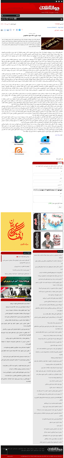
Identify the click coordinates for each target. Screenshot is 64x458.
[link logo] (45, 7)
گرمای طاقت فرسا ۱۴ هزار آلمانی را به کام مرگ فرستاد (50, 339)
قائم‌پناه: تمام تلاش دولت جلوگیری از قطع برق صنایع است (17, 347)
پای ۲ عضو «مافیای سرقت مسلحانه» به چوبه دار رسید (18, 310)
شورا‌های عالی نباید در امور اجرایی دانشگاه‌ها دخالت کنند (49, 349)
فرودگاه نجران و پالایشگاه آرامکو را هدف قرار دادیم (51, 305)
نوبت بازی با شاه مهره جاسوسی (32, 35)
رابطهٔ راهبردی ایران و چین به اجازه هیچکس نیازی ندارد (17, 317)
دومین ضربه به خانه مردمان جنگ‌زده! (21, 270)
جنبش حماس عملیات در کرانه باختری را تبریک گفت (50, 291)
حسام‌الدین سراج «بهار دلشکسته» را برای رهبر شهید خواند (49, 371)
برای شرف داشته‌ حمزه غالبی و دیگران (53, 384)
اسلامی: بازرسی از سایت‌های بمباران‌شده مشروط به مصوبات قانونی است (16, 343)
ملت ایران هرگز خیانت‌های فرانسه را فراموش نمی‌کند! (50, 276)
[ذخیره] (8, 30)
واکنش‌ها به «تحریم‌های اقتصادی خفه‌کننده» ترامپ (50, 272)
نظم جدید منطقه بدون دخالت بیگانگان (53, 439)
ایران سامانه (4, 456)
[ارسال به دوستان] (5, 30)
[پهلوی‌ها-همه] (16, 292)
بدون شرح (59, 425)
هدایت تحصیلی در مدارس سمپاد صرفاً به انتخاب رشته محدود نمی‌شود (48, 256)
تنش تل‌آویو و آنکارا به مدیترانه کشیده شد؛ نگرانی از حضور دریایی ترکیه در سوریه (49, 284)
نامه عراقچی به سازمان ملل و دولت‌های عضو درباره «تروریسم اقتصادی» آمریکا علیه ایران (16, 334)
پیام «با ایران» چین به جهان (55, 422)
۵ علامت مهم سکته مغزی (56, 345)
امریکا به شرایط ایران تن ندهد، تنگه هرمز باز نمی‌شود (18, 307)
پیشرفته (5, 15)
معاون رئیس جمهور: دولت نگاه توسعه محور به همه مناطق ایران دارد (16, 352)
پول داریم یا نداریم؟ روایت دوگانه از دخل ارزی (51, 368)
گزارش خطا (58, 159)
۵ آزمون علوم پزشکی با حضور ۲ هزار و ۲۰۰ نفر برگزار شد (49, 391)
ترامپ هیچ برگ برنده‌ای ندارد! (55, 295)
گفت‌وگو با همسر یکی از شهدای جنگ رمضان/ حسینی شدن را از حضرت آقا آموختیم (16, 261)
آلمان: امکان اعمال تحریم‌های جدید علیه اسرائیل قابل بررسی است (49, 268)
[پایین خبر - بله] (19, 141)
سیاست (61, 30)
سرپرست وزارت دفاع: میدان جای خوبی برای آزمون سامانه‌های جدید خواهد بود (48, 327)
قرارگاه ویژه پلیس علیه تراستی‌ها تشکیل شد (52, 419)
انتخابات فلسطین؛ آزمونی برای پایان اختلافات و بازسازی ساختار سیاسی (48, 414)
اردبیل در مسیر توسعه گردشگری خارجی (53, 301)
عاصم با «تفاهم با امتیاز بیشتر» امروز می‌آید (52, 406)
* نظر (61, 193)
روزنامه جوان (57, 135)
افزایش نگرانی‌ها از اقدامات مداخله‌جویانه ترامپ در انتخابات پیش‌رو (49, 353)
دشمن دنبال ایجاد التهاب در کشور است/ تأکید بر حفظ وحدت (16, 365)
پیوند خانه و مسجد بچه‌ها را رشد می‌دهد (52, 335)
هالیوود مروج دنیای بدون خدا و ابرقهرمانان (52, 435)
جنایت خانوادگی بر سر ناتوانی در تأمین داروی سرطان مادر (49, 374)
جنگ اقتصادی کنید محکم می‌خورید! (54, 364)
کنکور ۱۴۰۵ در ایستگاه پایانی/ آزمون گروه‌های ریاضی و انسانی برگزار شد (48, 318)
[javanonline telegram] (19, 30)
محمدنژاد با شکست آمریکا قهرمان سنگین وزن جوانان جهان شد (49, 262)
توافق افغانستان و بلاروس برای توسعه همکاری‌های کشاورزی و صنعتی (48, 399)
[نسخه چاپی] (2, 30)
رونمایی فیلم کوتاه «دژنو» (23, 257)
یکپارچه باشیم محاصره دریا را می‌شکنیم (53, 403)
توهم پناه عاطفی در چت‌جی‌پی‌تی (21, 266)
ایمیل (61, 178)
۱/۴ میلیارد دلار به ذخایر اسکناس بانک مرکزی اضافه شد (50, 394)
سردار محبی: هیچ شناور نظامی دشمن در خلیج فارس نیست (16, 372)
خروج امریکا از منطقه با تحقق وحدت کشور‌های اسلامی (17, 313)
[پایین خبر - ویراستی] (45, 141)
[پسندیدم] (22, 29)
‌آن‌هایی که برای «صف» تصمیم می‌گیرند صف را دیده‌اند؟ (49, 410)
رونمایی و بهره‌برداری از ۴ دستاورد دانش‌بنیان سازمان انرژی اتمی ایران (16, 361)
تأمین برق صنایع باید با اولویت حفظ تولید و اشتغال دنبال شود (48, 361)
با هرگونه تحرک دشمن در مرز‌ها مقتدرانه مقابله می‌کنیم (17, 320)
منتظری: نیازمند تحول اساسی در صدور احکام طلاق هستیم (49, 332)
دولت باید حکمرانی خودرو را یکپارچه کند (53, 429)
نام (61, 171)
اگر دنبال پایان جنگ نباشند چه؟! (55, 323)
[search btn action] (2, 15)
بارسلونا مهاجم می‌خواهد (56, 358)
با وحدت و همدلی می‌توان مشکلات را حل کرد (19, 369)
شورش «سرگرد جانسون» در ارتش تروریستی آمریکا (50, 288)
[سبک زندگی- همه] (16, 231)
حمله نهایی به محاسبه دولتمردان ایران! (53, 342)
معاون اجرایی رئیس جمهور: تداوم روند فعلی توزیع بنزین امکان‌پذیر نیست (16, 325)
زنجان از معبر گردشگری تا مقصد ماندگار (53, 432)
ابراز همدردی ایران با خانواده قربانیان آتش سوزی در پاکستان (16, 329)
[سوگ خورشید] (48, 240)
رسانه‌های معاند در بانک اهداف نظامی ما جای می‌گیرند (18, 338)
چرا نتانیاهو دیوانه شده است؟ (55, 377)
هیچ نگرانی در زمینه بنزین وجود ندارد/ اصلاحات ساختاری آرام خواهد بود (16, 380)
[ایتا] (19, 152)
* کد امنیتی (60, 185)
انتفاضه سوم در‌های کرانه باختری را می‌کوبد (52, 298)
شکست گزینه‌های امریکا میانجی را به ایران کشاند (51, 442)
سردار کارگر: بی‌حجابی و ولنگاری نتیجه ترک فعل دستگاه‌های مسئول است (49, 309)
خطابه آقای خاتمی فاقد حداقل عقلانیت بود (52, 314)
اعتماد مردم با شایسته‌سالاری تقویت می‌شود (20, 303)
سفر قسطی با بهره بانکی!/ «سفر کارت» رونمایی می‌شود (16, 274)
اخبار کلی (57, 30)
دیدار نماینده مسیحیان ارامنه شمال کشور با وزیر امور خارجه (16, 356)
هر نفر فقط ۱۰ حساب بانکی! (56, 387)
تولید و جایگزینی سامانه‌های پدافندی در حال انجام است (17, 375)
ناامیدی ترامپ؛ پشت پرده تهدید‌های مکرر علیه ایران (50, 279)
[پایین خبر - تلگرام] (45, 152)
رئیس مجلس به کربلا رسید (56, 381)
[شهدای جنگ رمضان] (48, 221)
